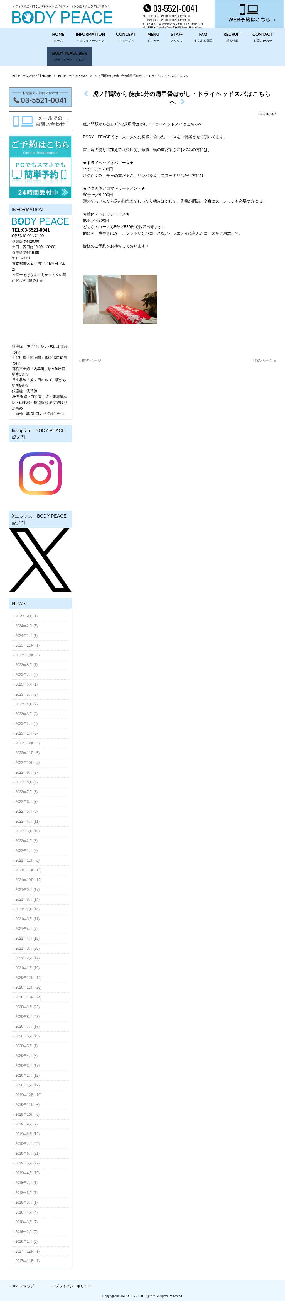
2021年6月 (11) (27, 919)
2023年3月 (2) (26, 714)
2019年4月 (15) (27, 1173)
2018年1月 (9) (26, 1241)
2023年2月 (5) (26, 724)
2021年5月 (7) (26, 929)
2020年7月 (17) (27, 1026)
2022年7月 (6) (26, 792)
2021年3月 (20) (27, 948)
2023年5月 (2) (26, 694)
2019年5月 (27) (27, 1163)
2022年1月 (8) (26, 851)
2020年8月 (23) (27, 1017)
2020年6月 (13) (27, 1036)
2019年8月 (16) (27, 1134)
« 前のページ (89, 360)
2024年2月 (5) (26, 626)
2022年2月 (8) (26, 841)
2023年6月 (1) (26, 684)
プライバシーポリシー (73, 1286)
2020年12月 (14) (28, 978)
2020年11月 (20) (28, 987)
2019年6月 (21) (27, 1153)
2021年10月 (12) (28, 880)
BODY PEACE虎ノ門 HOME (31, 75)
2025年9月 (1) (26, 616)
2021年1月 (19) (27, 968)
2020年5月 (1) (26, 1046)
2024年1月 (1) (26, 636)
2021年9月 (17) (27, 890)
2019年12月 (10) (28, 1095)
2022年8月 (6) (26, 782)
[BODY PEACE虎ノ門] (62, 22)
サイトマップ (23, 1286)
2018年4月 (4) (26, 1212)
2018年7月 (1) (26, 1183)
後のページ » (264, 360)
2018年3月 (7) (26, 1222)
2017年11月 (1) (27, 1261)
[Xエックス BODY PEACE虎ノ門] (40, 560)
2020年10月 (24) (28, 997)
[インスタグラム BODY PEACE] (40, 473)
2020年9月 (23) (27, 1007)
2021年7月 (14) (27, 909)
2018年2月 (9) (26, 1232)
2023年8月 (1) (26, 665)
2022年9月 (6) (26, 772)
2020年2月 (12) (27, 1075)
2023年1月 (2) (26, 733)
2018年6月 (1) (26, 1193)
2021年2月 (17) (27, 958)
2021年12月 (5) (27, 860)
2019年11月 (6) (27, 1105)
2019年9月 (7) (26, 1124)
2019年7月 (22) (27, 1144)
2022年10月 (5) (27, 763)
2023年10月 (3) (27, 655)
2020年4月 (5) (26, 1056)
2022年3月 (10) (27, 831)
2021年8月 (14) (27, 899)
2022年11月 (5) (27, 753)
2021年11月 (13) (28, 870)
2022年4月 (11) (27, 821)
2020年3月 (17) (27, 1066)
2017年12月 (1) (27, 1251)
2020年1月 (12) (27, 1085)
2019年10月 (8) (27, 1114)
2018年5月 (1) (26, 1202)
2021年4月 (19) (27, 938)
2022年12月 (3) (27, 743)
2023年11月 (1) (27, 645)
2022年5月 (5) (26, 811)
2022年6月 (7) (26, 802)
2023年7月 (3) (26, 675)
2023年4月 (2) (26, 704)
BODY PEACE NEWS (72, 75)
